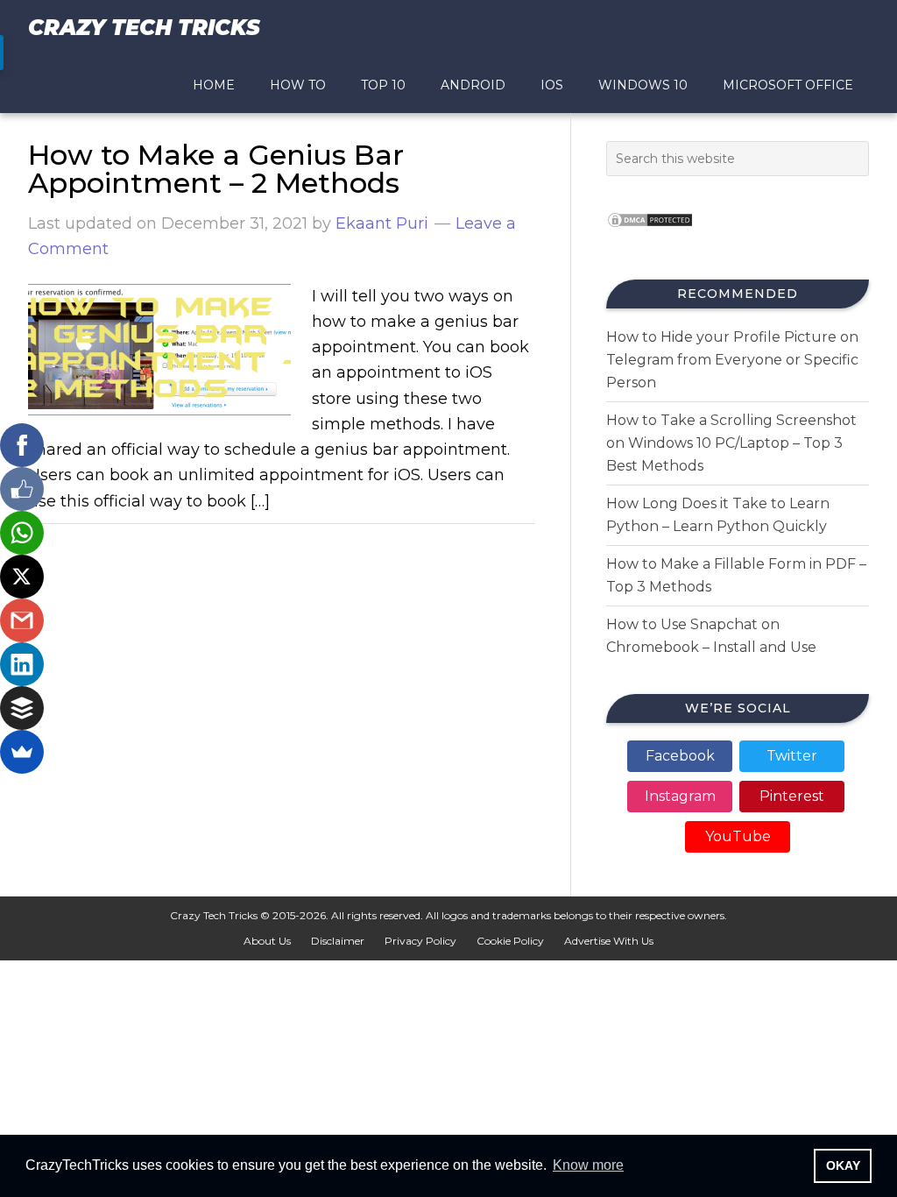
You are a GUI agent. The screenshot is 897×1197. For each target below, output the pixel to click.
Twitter (791, 755)
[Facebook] (22, 445)
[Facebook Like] (22, 489)
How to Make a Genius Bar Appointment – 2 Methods (216, 169)
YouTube (738, 836)
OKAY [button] (843, 1165)
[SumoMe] (22, 752)
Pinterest (791, 796)
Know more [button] (588, 1165)
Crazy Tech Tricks (144, 27)
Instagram (680, 796)
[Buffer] (22, 708)
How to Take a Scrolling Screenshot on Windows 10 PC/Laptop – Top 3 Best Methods (731, 443)
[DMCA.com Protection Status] (650, 232)
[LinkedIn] (22, 664)
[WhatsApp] (22, 533)
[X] (22, 576)
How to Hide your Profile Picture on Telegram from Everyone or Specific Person (732, 360)
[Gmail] (22, 620)
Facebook (680, 755)
